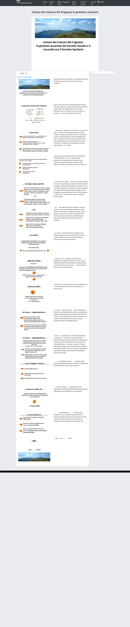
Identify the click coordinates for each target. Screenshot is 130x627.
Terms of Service (83, 3)
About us (45, 3)
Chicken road (51, 3)
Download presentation (24, 77)
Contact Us (93, 3)
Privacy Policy (74, 3)
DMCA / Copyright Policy (63, 3)
